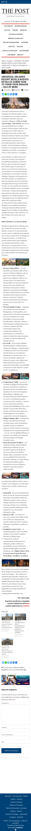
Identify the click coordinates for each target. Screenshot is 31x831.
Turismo (15, 30)
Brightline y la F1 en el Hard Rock (12, 670)
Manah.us (19, 828)
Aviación (20, 46)
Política (7, 30)
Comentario (5, 703)
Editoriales (8, 26)
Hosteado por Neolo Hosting (15, 825)
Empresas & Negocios (15, 38)
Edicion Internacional (11, 42)
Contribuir (11, 55)
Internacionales (21, 26)
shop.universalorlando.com (13, 593)
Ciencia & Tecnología (9, 51)
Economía (24, 42)
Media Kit (20, 55)
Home (4, 61)
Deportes (23, 30)
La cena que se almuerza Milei (13, 668)
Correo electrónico (7, 735)
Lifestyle (11, 46)
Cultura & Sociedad (15, 34)
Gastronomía (24, 51)
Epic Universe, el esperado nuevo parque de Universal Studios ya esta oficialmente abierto (7, 624)
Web (2, 742)
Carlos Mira (6, 90)
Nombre (4, 727)
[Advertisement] (15, 776)
